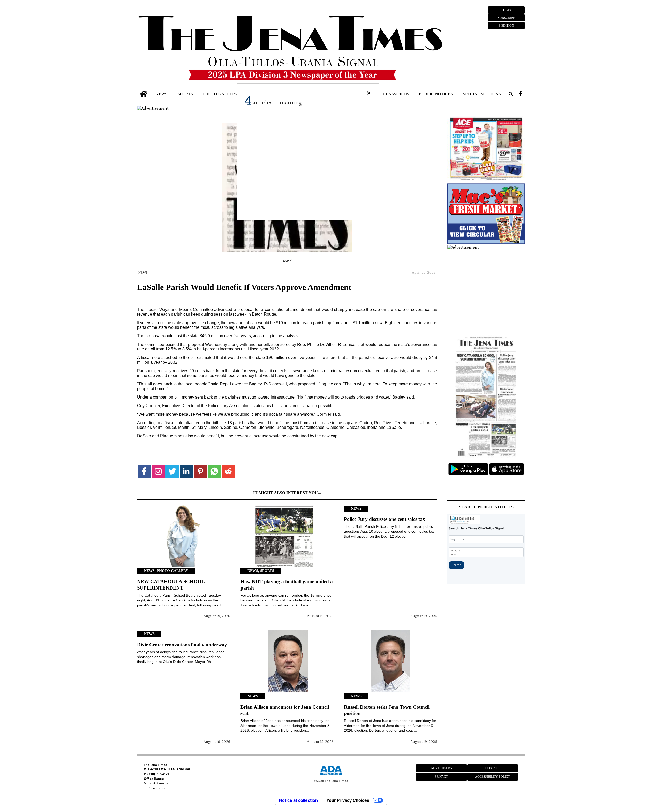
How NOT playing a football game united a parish (286, 585)
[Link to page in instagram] (158, 471)
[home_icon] (144, 93)
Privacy (441, 777)
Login (506, 10)
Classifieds (396, 93)
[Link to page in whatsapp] (214, 471)
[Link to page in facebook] (144, 471)
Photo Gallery (220, 93)
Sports (185, 93)
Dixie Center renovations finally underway (182, 644)
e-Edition (506, 25)
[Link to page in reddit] (228, 471)
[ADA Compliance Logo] (331, 776)
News (162, 93)
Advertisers (441, 768)
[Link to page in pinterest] (200, 471)
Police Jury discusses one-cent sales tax (384, 519)
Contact (492, 768)
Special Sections (482, 93)
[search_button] (510, 94)
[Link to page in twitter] (172, 471)
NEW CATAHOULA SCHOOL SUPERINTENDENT (171, 585)
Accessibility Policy (492, 777)
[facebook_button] (520, 93)
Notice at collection (298, 800)
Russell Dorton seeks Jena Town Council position (387, 710)
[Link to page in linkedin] (186, 471)
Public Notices (436, 93)
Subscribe (506, 18)
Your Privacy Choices (347, 800)
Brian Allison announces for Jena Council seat (284, 710)
